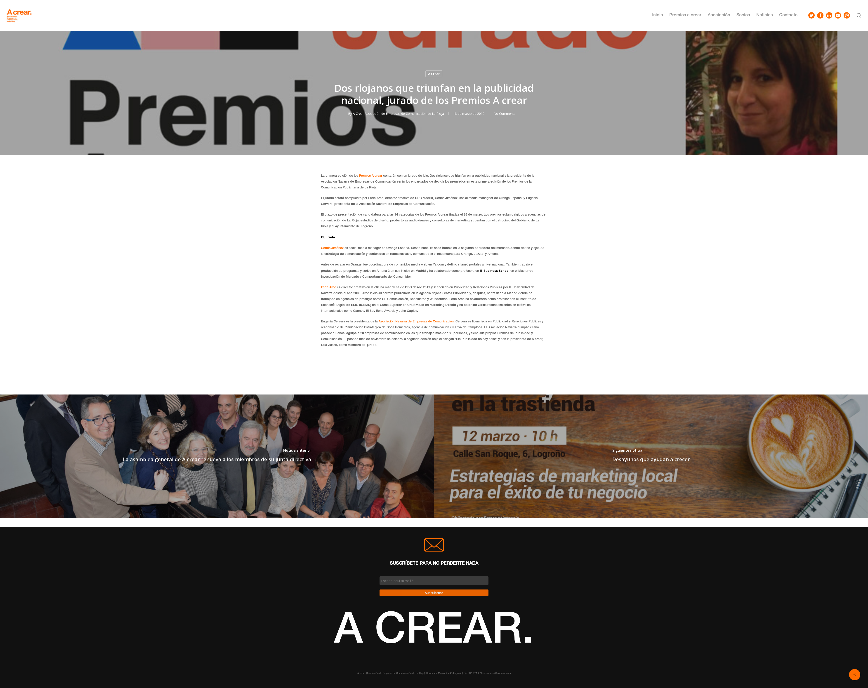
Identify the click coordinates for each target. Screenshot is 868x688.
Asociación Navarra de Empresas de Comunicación (416, 321)
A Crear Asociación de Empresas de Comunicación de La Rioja (398, 113)
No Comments (504, 113)
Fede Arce (328, 287)
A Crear (434, 74)
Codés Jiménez (332, 248)
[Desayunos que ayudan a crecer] (651, 456)
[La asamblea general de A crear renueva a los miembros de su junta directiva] (217, 456)
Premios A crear (370, 176)
